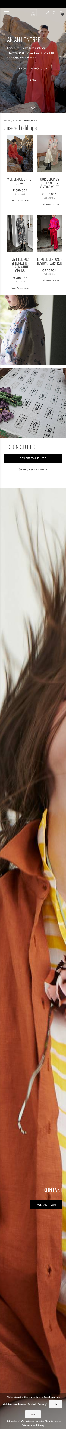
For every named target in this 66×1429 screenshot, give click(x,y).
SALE (33, 80)
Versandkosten (23, 200)
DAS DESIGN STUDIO (33, 458)
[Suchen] (54, 13)
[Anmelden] (47, 13)
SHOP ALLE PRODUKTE (33, 68)
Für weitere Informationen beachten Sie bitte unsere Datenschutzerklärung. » (34, 1423)
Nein (33, 1414)
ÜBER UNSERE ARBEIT (33, 469)
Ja (55, 1404)
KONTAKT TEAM (46, 1205)
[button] (6, 13)
